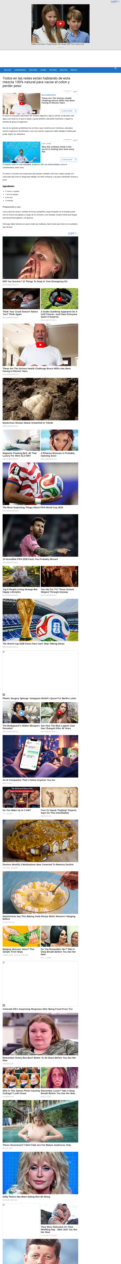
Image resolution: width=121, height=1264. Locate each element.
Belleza (7, 70)
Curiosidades (20, 70)
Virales (74, 70)
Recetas (63, 70)
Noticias (53, 70)
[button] (115, 69)
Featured (33, 70)
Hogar (43, 70)
